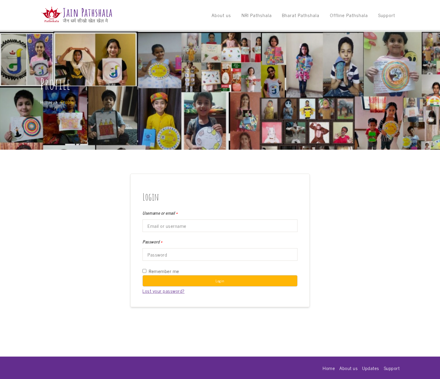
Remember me (164, 271)
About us (221, 15)
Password (152, 241)
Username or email (160, 213)
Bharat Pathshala (300, 15)
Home (329, 368)
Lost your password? (163, 291)
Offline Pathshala (349, 15)
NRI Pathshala (257, 15)
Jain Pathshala (88, 12)
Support (386, 15)
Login (220, 281)
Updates (370, 368)
